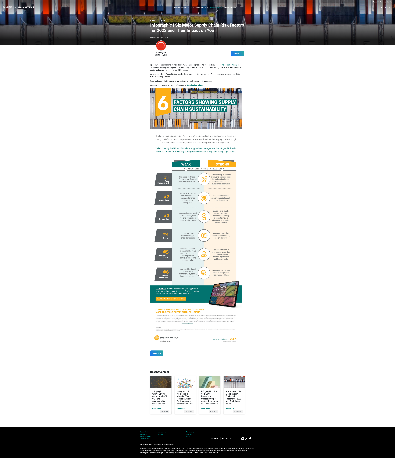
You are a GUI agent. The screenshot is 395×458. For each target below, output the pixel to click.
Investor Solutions (180, 7)
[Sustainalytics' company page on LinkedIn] (242, 438)
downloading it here (195, 85)
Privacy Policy (144, 432)
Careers (383, 2)
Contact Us (385, 7)
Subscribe (214, 438)
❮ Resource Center (157, 20)
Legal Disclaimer (145, 436)
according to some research (227, 65)
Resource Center (216, 7)
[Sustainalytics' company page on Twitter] (246, 438)
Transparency (161, 432)
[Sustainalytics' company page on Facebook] (250, 438)
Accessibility (190, 432)
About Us (376, 2)
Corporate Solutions (199, 7)
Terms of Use (144, 439)
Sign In (389, 2)
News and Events (230, 7)
